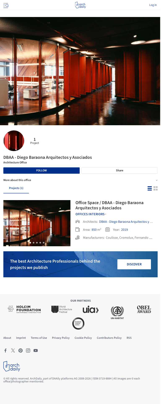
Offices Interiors (90, 214)
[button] (30, 243)
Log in (153, 5)
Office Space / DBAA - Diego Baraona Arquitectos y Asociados (109, 205)
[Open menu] (5, 5)
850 (94, 229)
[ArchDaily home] (80, 5)
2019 (124, 229)
